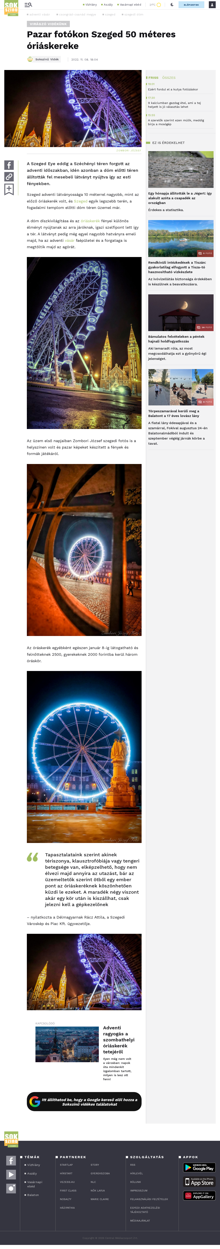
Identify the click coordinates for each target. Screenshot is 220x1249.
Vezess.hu (67, 1182)
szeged (110, 14)
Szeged (80, 201)
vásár (70, 240)
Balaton (33, 1195)
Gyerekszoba (100, 1173)
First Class (68, 1190)
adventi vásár (39, 14)
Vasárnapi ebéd (130, 4)
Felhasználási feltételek (149, 1199)
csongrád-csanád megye (77, 14)
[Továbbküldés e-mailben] (9, 176)
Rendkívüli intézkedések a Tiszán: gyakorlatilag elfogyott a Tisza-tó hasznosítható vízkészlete (177, 267)
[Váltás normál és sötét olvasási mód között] (172, 4)
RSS (132, 1164)
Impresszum (138, 1190)
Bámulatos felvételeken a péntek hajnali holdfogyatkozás (176, 339)
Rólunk (135, 1182)
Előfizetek (191, 5)
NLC (93, 1182)
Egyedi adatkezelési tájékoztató (145, 1210)
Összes (169, 78)
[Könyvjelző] (9, 189)
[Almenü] (28, 5)
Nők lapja (98, 1190)
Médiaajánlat (140, 1220)
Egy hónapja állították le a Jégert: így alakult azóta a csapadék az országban (180, 198)
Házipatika (67, 1207)
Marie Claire (100, 1199)
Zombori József (129, 150)
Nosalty (65, 1199)
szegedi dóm (133, 14)
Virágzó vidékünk (48, 24)
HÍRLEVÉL (136, 1173)
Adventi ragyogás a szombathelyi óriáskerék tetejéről (118, 1039)
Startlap (66, 1164)
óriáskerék (90, 221)
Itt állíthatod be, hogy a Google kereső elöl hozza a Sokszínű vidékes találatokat (89, 1101)
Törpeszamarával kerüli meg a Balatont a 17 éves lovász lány (173, 413)
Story (95, 1164)
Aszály (108, 4)
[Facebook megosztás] (9, 165)
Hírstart (66, 1173)
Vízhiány (91, 4)
